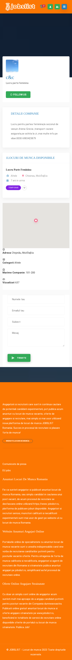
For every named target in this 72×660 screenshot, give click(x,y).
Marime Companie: (14, 272)
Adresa (7, 252)
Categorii (8, 262)
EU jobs (7, 470)
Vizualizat (9, 282)
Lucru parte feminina (18, 169)
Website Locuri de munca (17, 441)
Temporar (13, 188)
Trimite (21, 358)
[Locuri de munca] (20, 6)
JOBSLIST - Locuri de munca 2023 (28, 649)
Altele (14, 175)
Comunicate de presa (14, 464)
